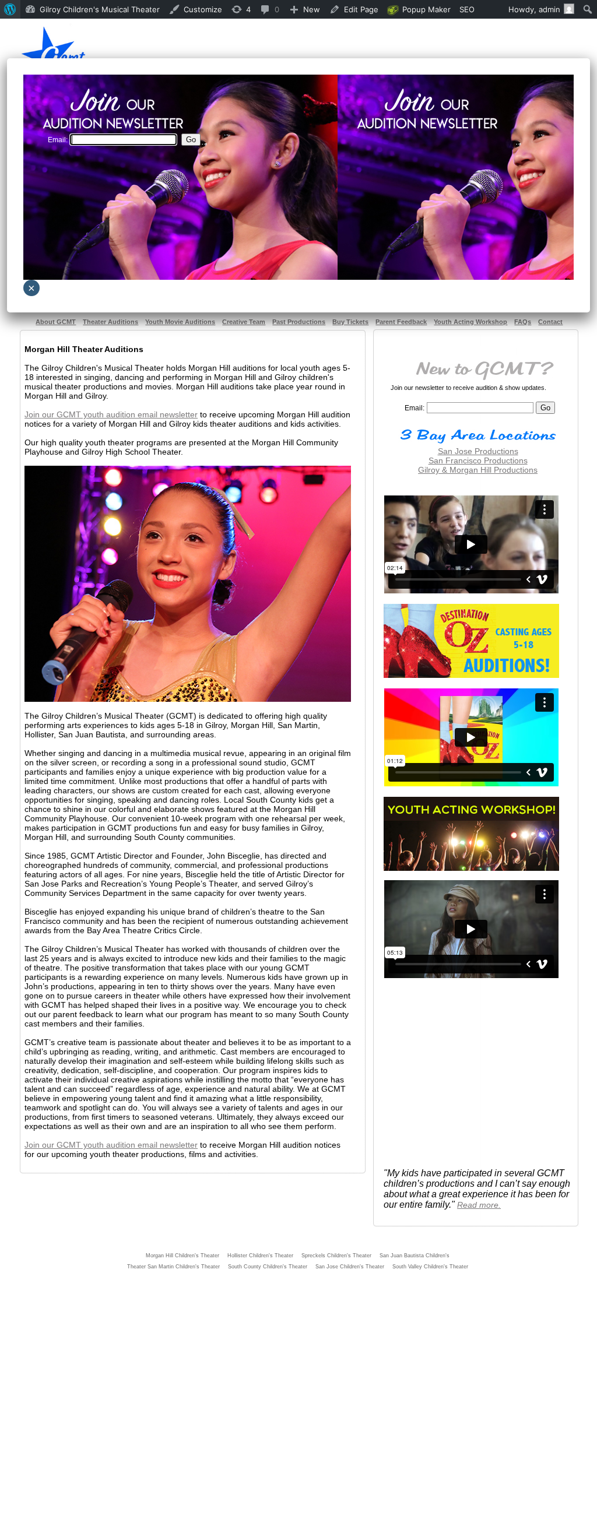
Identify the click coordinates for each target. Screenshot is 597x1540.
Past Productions (298, 321)
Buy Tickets (350, 321)
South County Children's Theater (267, 1267)
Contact (550, 321)
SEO (467, 9)
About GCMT (56, 321)
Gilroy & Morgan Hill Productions (478, 469)
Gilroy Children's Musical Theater (100, 9)
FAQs (522, 321)
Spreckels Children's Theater (336, 1255)
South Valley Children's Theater (430, 1267)
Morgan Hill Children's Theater (182, 1255)
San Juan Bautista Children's (414, 1255)
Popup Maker (426, 9)
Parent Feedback (401, 321)
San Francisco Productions (478, 460)
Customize (203, 9)
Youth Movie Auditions (180, 321)
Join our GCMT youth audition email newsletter (111, 414)
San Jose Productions (478, 451)
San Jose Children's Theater (349, 1267)
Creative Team (243, 321)
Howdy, (534, 9)
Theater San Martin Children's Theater (173, 1267)
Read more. (479, 1205)
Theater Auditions (110, 321)
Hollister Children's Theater (260, 1255)
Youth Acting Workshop (470, 321)
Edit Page (361, 9)
